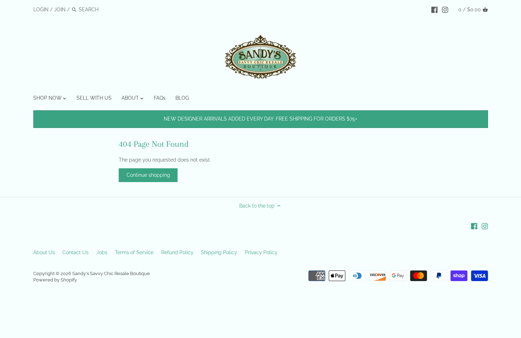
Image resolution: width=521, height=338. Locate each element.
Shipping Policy (219, 252)
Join (60, 9)
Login (41, 9)
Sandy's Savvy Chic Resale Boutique (111, 273)
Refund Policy (177, 252)
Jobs (101, 252)
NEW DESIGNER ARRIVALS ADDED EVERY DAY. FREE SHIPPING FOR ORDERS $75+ (260, 119)
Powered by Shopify (55, 279)
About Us (44, 252)
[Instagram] (445, 9)
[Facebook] (434, 9)
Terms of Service (134, 252)
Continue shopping (148, 175)
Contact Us (75, 252)
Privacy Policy (261, 252)
